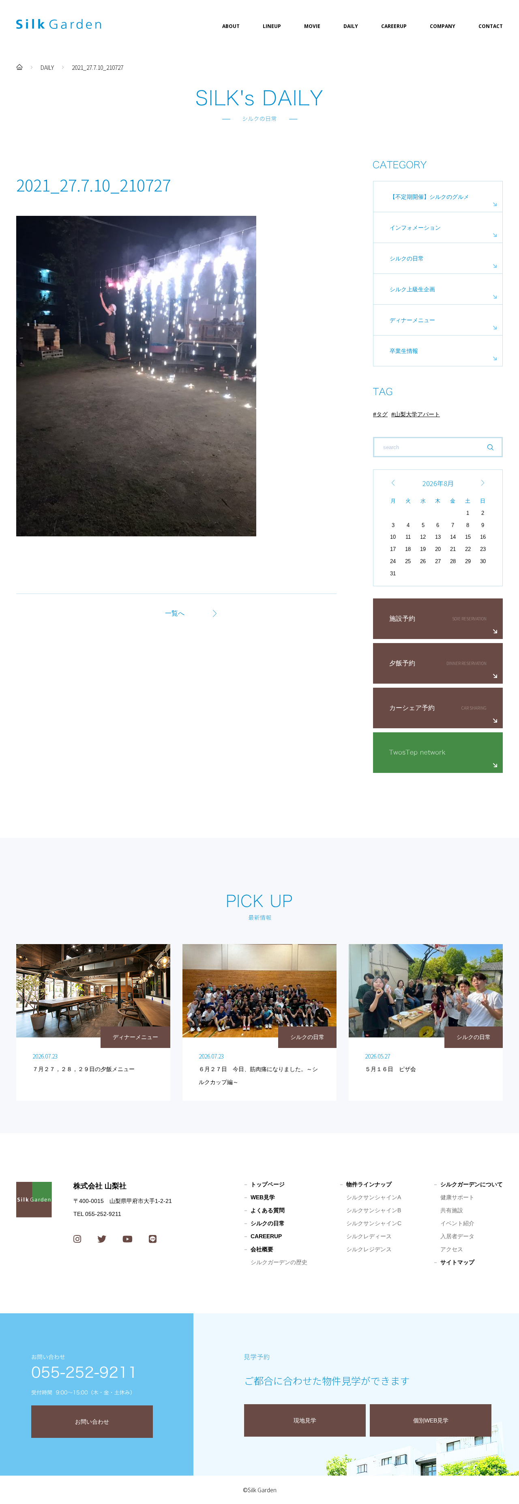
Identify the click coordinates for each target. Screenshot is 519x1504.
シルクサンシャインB (373, 1210)
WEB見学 (263, 1197)
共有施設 (451, 1210)
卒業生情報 (404, 351)
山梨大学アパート (417, 414)
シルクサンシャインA (373, 1197)
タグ (382, 414)
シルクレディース (369, 1236)
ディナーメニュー (412, 320)
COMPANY (442, 26)
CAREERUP (394, 26)
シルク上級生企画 (412, 289)
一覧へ (174, 613)
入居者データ (457, 1236)
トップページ (268, 1184)
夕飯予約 (402, 663)
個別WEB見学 (430, 1420)
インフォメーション (415, 227)
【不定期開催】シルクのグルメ (429, 197)
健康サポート (457, 1197)
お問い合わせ (92, 1421)
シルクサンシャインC (373, 1223)
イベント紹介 (457, 1223)
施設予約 (402, 618)
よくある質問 (268, 1210)
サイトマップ (457, 1262)
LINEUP (272, 26)
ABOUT (231, 26)
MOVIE (312, 26)
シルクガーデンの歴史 (279, 1262)
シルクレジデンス (369, 1249)
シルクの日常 (407, 258)
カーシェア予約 (412, 707)
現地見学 (305, 1420)
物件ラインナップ (369, 1184)
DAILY (350, 26)
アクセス (451, 1249)
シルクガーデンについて (471, 1184)
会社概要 (262, 1249)
